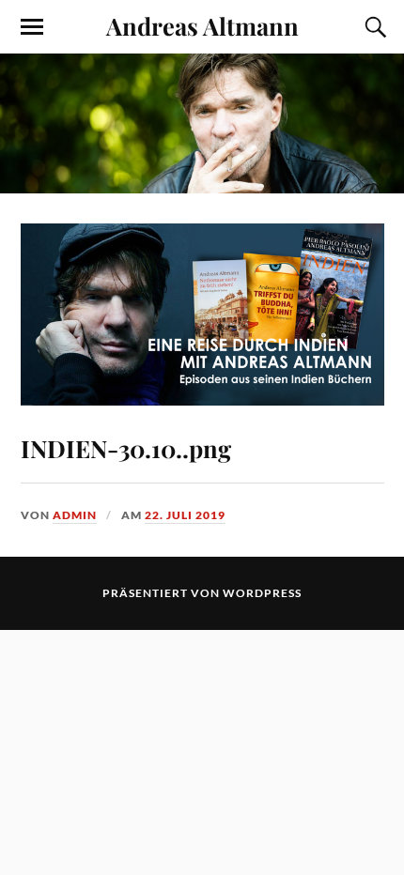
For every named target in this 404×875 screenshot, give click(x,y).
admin (75, 515)
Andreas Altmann (202, 25)
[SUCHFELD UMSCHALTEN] (373, 27)
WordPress (262, 593)
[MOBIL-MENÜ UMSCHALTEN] (32, 27)
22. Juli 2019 (185, 515)
